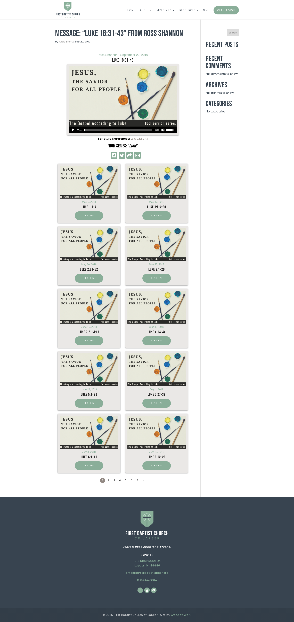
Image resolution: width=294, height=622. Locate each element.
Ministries (164, 10)
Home (131, 10)
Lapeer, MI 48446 (147, 565)
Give (206, 10)
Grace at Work (181, 615)
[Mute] (163, 130)
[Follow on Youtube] (154, 590)
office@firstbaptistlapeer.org (147, 572)
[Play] (73, 130)
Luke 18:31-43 (139, 138)
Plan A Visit (226, 10)
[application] (123, 130)
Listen (89, 215)
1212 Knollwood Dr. (147, 561)
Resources (187, 10)
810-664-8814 (147, 580)
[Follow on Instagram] (147, 590)
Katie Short (66, 41)
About (144, 10)
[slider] (118, 130)
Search (232, 32)
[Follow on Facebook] (140, 590)
